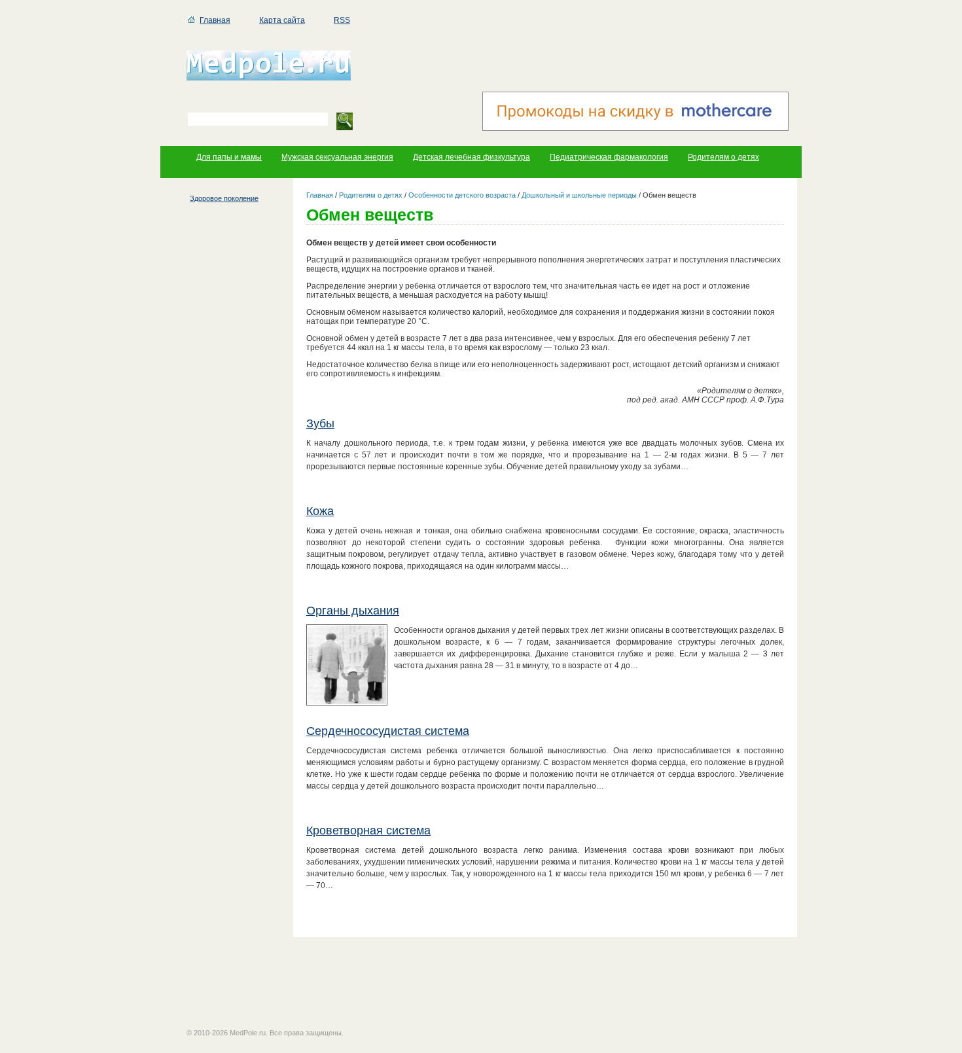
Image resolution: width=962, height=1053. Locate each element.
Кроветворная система (368, 830)
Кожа (320, 511)
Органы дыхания (352, 610)
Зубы (320, 423)
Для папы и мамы (229, 157)
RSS (342, 20)
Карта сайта (282, 20)
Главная (215, 20)
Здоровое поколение (224, 198)
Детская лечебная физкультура (471, 157)
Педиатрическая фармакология (609, 157)
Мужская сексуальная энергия (337, 157)
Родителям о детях (723, 157)
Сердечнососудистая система (387, 731)
